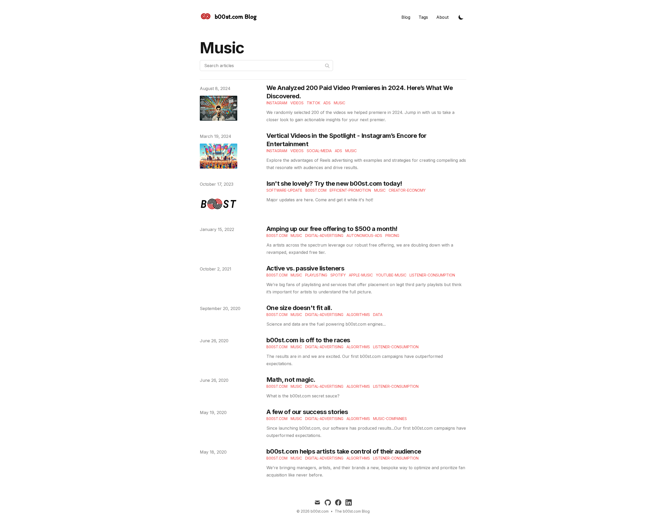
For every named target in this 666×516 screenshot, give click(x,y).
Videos (297, 103)
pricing (392, 235)
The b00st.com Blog (352, 511)
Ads (327, 103)
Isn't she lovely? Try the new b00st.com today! (334, 183)
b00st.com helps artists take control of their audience (343, 451)
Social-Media (319, 151)
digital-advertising (324, 235)
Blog (405, 17)
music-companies (390, 418)
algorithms (358, 314)
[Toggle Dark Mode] (461, 17)
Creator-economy (407, 190)
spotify (338, 275)
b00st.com (315, 190)
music (296, 235)
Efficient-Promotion (350, 190)
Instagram (276, 103)
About (442, 17)
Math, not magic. (290, 379)
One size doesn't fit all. (299, 308)
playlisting (316, 275)
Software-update (284, 190)
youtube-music (391, 275)
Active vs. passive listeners (305, 268)
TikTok (313, 103)
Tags (423, 17)
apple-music (361, 275)
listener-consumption (432, 275)
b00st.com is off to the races (308, 340)
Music (339, 103)
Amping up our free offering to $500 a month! (332, 229)
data (377, 314)
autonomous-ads (364, 235)
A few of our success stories (307, 412)
